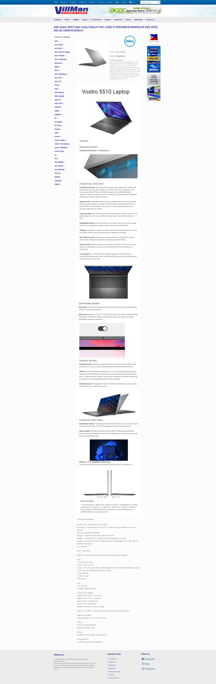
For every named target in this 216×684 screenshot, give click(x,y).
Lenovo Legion (60, 140)
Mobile (67, 20)
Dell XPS (58, 107)
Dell (57, 89)
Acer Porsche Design (63, 52)
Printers (128, 20)
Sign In (123, 2)
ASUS (57, 70)
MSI (56, 158)
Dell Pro (58, 100)
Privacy (111, 675)
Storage (85, 20)
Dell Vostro (59, 103)
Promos (109, 2)
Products (92, 2)
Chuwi (57, 85)
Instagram (149, 668)
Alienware (59, 63)
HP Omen (58, 125)
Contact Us (82, 2)
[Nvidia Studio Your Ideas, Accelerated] (154, 100)
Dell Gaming (60, 92)
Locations (73, 2)
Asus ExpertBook (61, 74)
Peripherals (118, 20)
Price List (101, 2)
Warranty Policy (114, 672)
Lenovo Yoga (60, 151)
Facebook (149, 659)
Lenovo (58, 136)
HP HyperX (59, 122)
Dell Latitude (60, 96)
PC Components (96, 20)
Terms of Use (114, 678)
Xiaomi (58, 184)
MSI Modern (59, 166)
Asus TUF (59, 81)
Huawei (58, 129)
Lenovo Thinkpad (61, 147)
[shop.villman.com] (154, 72)
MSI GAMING (60, 162)
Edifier (57, 111)
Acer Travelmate (61, 59)
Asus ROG (59, 78)
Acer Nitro (59, 48)
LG (56, 155)
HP (56, 118)
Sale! (117, 2)
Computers (57, 20)
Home (56, 2)
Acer (57, 41)
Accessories (149, 20)
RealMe (58, 177)
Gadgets (76, 20)
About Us (64, 2)
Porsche (58, 173)
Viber (147, 663)
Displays (108, 20)
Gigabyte (59, 114)
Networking (138, 20)
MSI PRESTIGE (60, 169)
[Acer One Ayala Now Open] (135, 13)
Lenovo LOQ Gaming (63, 144)
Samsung (58, 180)
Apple (57, 67)
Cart (132, 2)
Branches (112, 665)
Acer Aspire (59, 44)
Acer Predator (60, 56)
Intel (57, 133)
